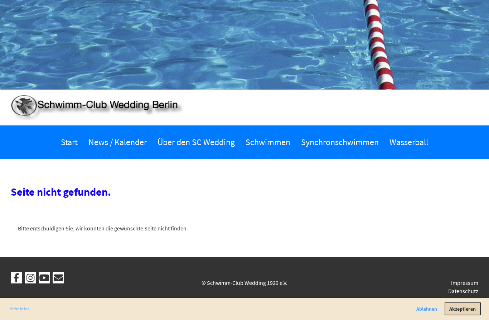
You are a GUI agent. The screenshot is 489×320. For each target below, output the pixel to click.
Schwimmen (268, 142)
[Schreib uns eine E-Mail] (58, 279)
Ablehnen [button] (426, 309)
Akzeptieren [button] (462, 309)
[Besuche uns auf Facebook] (16, 279)
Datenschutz (463, 291)
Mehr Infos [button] (19, 309)
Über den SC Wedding (196, 142)
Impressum (464, 282)
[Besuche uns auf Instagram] (30, 279)
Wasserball (408, 142)
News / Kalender (117, 142)
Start (69, 142)
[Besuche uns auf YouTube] (44, 279)
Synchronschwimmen (340, 142)
